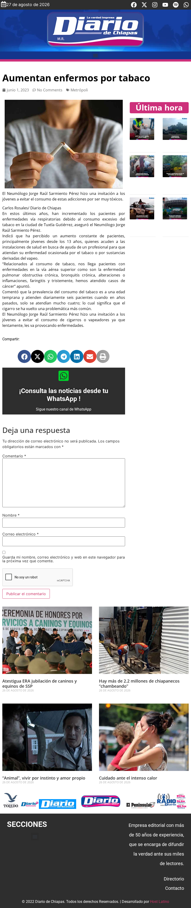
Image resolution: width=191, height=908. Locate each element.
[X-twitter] (144, 5)
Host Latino (159, 901)
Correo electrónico (20, 534)
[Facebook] (134, 5)
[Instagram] (155, 5)
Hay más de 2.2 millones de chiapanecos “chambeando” (139, 683)
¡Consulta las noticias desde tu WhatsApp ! (63, 395)
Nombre (11, 515)
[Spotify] (176, 5)
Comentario (14, 456)
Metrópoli (79, 90)
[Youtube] (165, 5)
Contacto (174, 888)
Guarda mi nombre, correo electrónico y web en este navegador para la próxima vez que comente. (63, 559)
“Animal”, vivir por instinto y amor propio (43, 778)
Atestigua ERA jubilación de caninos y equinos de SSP (39, 683)
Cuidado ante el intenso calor (128, 778)
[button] (95, 55)
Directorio (174, 879)
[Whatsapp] (186, 5)
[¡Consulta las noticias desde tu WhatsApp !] (63, 376)
